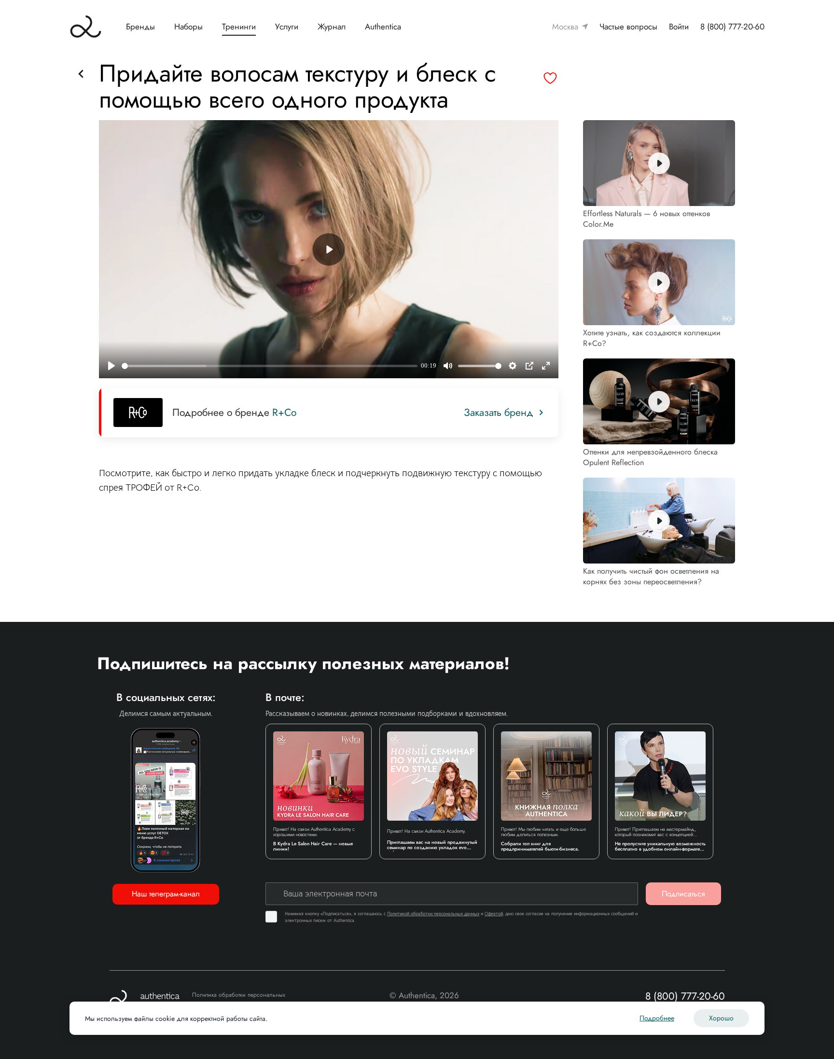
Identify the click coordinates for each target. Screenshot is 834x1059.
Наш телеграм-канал (166, 893)
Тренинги (239, 26)
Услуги (286, 26)
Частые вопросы (628, 26)
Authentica (383, 26)
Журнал (332, 26)
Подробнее (656, 1018)
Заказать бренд (498, 412)
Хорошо (721, 1018)
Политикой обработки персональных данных (433, 914)
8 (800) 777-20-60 (732, 26)
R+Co (284, 412)
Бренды (140, 26)
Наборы (188, 26)
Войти (679, 26)
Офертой (494, 914)
